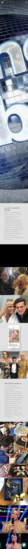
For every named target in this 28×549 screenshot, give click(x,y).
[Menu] (26, 2)
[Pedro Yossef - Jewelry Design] (2, 2)
